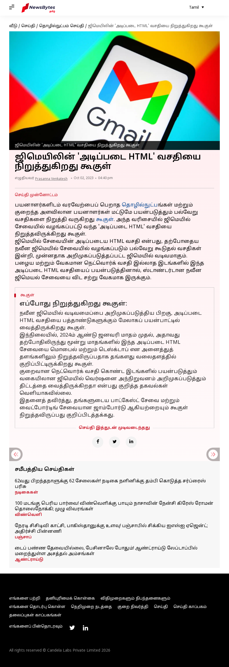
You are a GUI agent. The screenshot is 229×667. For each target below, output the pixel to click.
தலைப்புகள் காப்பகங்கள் (35, 615)
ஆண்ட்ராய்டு (29, 559)
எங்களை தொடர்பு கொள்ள (37, 607)
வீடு (13, 26)
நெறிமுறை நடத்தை (91, 607)
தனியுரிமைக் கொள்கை (70, 598)
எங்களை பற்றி (24, 598)
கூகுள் (105, 220)
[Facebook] (97, 442)
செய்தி (28, 26)
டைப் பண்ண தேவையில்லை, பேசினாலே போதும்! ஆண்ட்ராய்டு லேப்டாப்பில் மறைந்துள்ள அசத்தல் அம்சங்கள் (106, 551)
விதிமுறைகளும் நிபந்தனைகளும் (135, 598)
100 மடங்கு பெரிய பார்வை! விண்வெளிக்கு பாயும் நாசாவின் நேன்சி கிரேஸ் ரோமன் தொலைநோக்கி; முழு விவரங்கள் (114, 506)
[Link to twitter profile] (72, 628)
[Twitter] (114, 442)
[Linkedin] (131, 442)
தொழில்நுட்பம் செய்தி (61, 26)
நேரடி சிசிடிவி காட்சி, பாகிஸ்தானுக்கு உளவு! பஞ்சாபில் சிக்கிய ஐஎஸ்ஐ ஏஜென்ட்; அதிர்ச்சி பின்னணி (111, 528)
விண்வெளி (28, 515)
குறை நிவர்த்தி (133, 607)
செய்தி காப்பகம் (190, 607)
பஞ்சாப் (23, 537)
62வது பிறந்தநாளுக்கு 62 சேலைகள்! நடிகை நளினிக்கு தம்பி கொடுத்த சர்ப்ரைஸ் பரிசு (110, 484)
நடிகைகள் (26, 492)
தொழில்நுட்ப (140, 205)
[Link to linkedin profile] (85, 628)
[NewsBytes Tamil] (38, 8)
